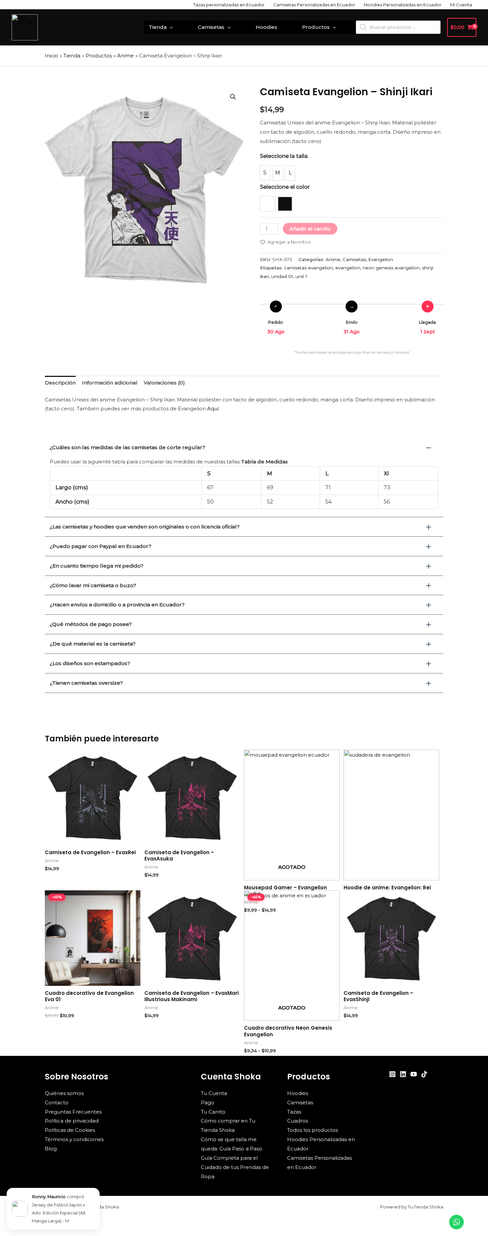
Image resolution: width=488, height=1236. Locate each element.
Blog (51, 1148)
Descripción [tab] (60, 382)
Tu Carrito (213, 1112)
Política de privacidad (72, 1121)
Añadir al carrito (310, 229)
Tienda (158, 27)
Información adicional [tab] (109, 382)
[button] (233, 97)
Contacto (56, 1102)
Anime (333, 259)
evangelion (347, 267)
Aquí (213, 408)
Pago (207, 1102)
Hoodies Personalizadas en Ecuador (403, 4)
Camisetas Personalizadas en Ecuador (314, 4)
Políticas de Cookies (70, 1130)
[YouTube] (413, 1074)
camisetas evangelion (308, 267)
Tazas (294, 1112)
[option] (265, 173)
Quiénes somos (64, 1093)
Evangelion (380, 259)
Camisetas (211, 27)
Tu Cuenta (214, 1093)
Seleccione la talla (284, 156)
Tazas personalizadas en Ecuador (229, 4)
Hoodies (266, 27)
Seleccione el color (285, 187)
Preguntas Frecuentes (73, 1112)
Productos (316, 27)
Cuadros (297, 1121)
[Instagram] (392, 1074)
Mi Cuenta (461, 4)
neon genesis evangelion (391, 267)
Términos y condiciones (74, 1139)
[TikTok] (424, 1074)
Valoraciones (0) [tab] (164, 382)
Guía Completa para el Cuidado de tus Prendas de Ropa (235, 1167)
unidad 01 (282, 276)
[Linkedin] (403, 1074)
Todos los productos (312, 1130)
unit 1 (301, 276)
